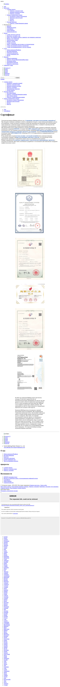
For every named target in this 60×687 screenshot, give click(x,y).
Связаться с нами (8, 65)
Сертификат (10, 29)
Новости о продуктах (12, 64)
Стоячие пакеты (11, 9)
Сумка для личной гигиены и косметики (18, 45)
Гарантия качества (12, 31)
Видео (8, 55)
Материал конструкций (16, 17)
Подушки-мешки (11, 93)
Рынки (5, 33)
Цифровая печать (11, 27)
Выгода (12, 20)
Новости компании (12, 58)
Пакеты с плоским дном (16, 10)
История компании (12, 51)
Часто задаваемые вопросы (11, 461)
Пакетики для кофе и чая (13, 36)
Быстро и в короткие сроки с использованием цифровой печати (21, 478)
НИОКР (9, 26)
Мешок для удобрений (13, 38)
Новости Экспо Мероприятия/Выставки (17, 59)
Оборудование (11, 30)
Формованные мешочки (13, 88)
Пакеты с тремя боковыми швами (19, 23)
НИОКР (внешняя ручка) (10, 477)
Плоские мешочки (12, 22)
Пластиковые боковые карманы (20, 486)
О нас (5, 48)
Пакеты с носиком (15, 13)
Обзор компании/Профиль (14, 50)
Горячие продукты (35, 485)
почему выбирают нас (13, 54)
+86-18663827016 (8, 447)
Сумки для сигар (11, 43)
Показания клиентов (12, 62)
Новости (6, 57)
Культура (6, 456)
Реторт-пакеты (11, 90)
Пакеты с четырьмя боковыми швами (17, 94)
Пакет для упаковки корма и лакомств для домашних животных (24, 37)
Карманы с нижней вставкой (14, 83)
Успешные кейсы (11, 61)
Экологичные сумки (12, 40)
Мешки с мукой (11, 41)
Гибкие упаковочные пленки (14, 15)
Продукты (6, 8)
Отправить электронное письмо (9, 490)
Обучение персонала (12, 52)
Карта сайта (44, 485)
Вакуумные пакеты (12, 95)
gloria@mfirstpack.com (19, 447)
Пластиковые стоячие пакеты (18, 488)
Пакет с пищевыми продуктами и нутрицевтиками (20, 44)
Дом (5, 6)
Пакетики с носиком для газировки (48, 486)
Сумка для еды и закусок (13, 34)
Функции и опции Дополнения (18, 16)
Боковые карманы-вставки (17, 12)
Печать (12, 19)
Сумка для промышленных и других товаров (19, 47)
